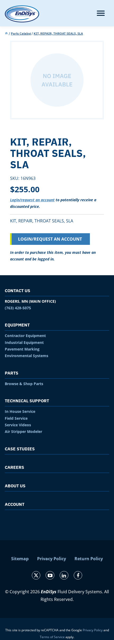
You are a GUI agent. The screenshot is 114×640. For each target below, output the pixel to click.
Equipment (17, 325)
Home (6, 33)
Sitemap (20, 559)
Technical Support (27, 400)
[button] (100, 13)
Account (14, 504)
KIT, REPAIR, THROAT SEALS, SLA (58, 33)
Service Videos (18, 424)
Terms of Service (52, 637)
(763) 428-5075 (18, 307)
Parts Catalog (21, 33)
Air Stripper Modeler (23, 431)
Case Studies (20, 448)
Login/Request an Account (50, 239)
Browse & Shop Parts (24, 383)
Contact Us (17, 290)
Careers (14, 467)
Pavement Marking (22, 349)
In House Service (20, 411)
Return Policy (88, 559)
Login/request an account (32, 199)
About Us (15, 485)
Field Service (16, 418)
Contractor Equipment (25, 335)
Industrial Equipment (24, 342)
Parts (11, 373)
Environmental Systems (26, 355)
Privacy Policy (51, 559)
